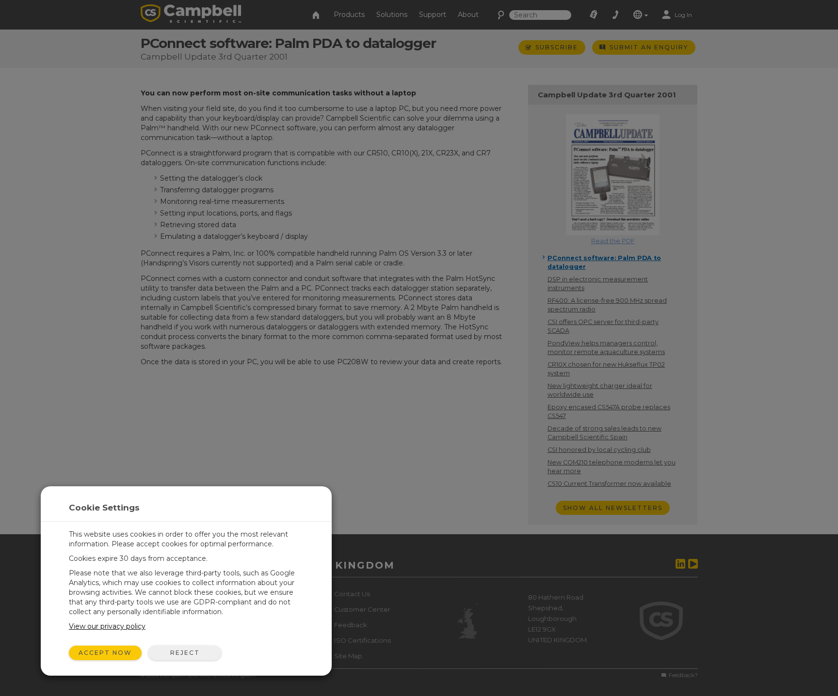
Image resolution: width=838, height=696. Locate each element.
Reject (185, 652)
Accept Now (105, 652)
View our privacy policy (107, 626)
